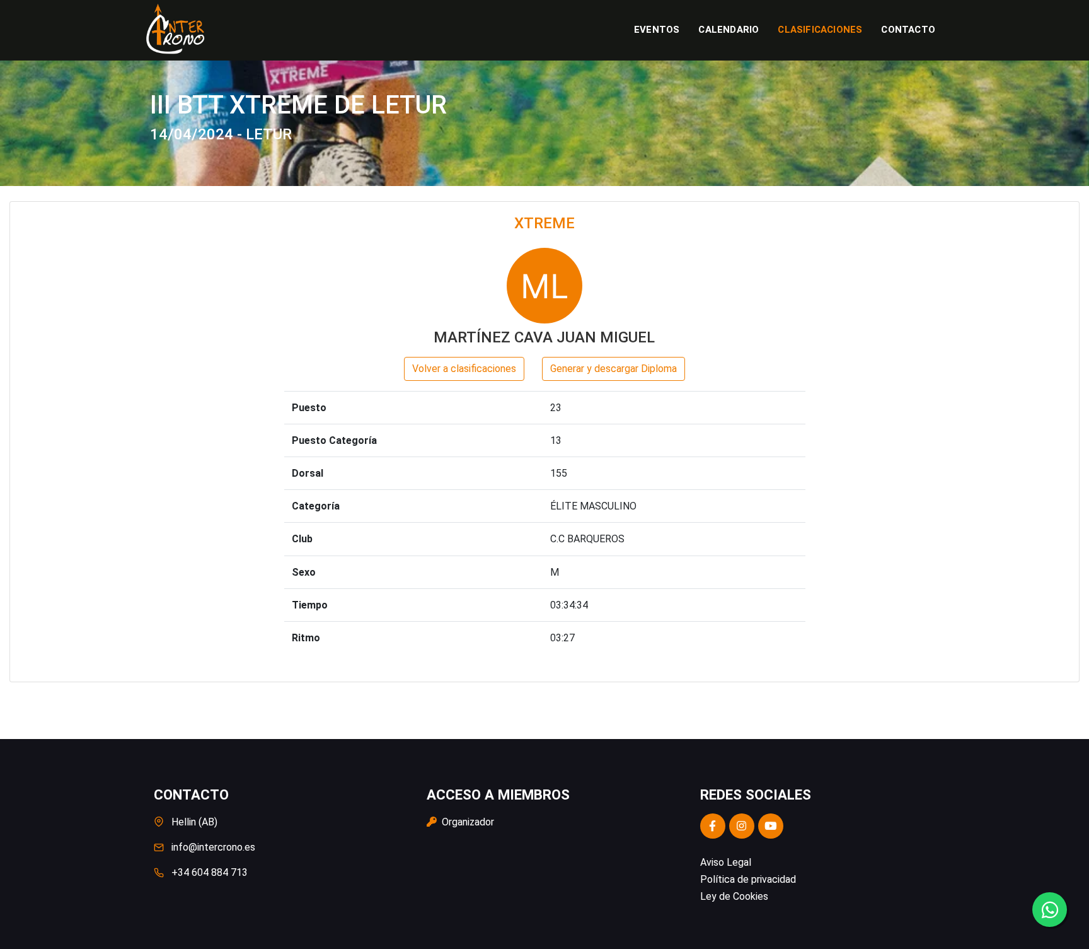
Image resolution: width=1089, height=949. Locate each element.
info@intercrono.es (213, 847)
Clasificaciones (820, 29)
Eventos (656, 29)
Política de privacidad (748, 879)
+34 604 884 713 (209, 872)
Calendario (728, 29)
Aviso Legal (725, 862)
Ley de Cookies (734, 896)
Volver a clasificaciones (464, 369)
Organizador (466, 822)
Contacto (908, 29)
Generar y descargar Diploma (613, 369)
